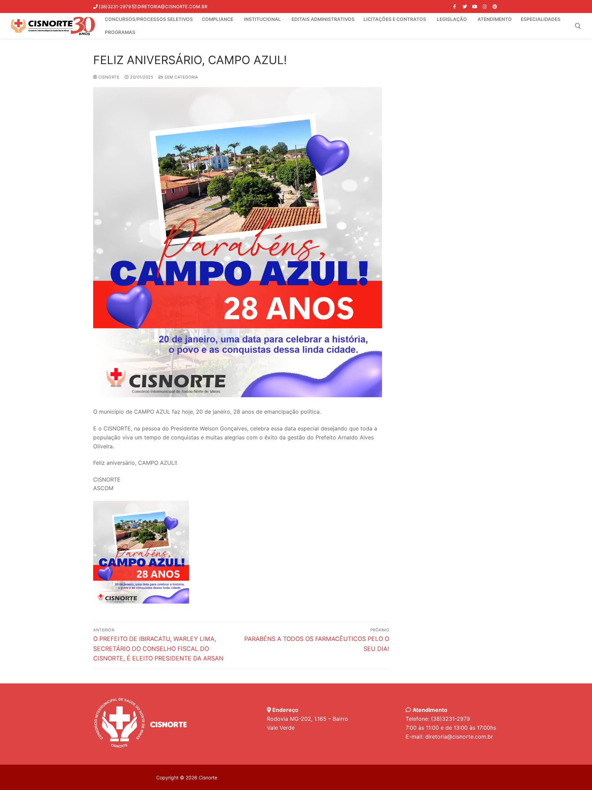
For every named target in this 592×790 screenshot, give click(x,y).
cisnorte (108, 77)
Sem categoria (180, 77)
